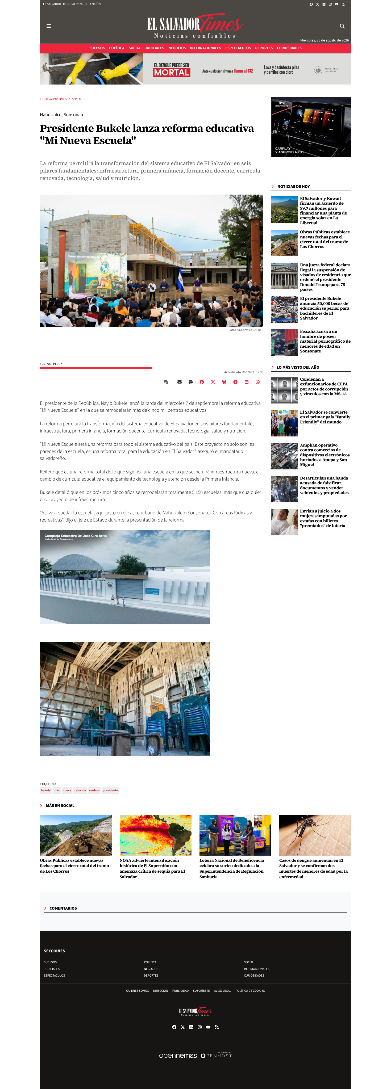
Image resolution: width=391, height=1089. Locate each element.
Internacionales (256, 969)
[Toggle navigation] (48, 26)
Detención (93, 4)
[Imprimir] (190, 382)
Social (77, 99)
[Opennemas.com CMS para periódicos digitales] (195, 1061)
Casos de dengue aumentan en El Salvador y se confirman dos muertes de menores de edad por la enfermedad (313, 869)
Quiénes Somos (137, 991)
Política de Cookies (250, 991)
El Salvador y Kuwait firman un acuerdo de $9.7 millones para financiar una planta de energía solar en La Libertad (323, 211)
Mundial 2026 (72, 4)
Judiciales (52, 969)
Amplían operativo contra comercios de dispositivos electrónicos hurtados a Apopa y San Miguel (325, 455)
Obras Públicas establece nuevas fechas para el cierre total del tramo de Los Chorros (325, 239)
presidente (110, 790)
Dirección (160, 991)
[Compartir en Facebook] (201, 382)
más (57, 790)
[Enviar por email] (179, 382)
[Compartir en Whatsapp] (257, 382)
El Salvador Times (53, 99)
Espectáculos (54, 975)
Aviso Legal (222, 991)
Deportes (151, 975)
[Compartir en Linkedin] (246, 382)
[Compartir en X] (213, 382)
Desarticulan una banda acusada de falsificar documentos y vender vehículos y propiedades (324, 485)
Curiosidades (254, 975)
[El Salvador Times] (195, 26)
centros (94, 790)
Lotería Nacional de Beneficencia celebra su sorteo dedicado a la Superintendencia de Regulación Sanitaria (231, 869)
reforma (80, 790)
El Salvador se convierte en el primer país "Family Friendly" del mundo (325, 417)
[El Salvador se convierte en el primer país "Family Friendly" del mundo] (284, 423)
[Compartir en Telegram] (235, 382)
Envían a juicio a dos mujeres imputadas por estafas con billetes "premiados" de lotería (323, 518)
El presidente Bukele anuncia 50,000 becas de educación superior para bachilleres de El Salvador (324, 308)
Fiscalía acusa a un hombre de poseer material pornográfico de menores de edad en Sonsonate (325, 341)
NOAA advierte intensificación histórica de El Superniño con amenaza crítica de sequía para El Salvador (152, 869)
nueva (67, 790)
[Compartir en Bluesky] (224, 382)
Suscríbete (201, 991)
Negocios (151, 969)
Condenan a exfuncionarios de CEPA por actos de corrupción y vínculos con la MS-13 (324, 386)
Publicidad (180, 991)
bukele (46, 790)
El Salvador (52, 4)
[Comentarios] (167, 382)
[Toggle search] (342, 26)
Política (150, 962)
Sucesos (50, 962)
